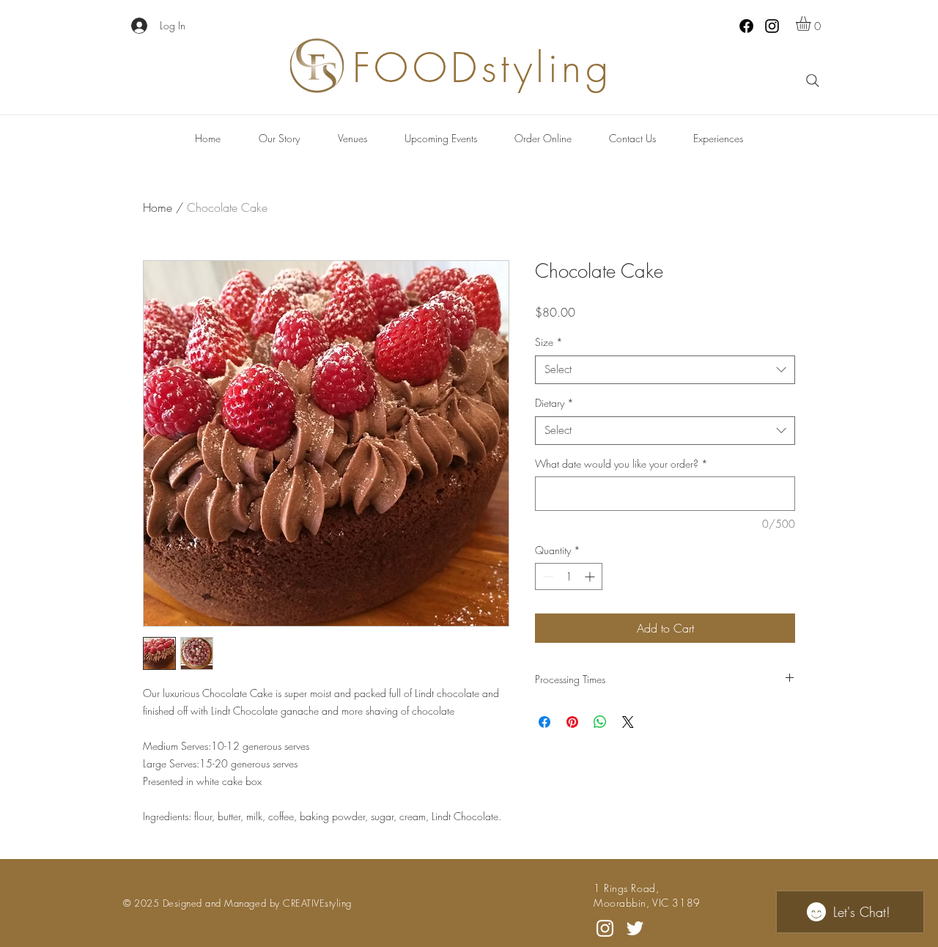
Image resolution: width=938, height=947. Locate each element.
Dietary (554, 403)
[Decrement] (546, 576)
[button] (812, 23)
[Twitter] (635, 928)
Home (157, 207)
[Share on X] (628, 722)
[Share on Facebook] (544, 722)
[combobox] (665, 369)
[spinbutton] (568, 576)
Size (549, 342)
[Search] (812, 80)
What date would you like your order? (621, 464)
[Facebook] (746, 26)
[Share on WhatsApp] (600, 722)
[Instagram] (772, 26)
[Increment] (591, 576)
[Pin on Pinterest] (572, 722)
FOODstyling (482, 68)
